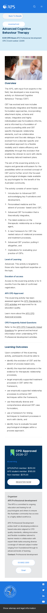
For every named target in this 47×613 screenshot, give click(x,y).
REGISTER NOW (23, 482)
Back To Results (15, 16)
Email (24, 570)
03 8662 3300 (23, 563)
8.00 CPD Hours (9, 38)
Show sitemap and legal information (19, 608)
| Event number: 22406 (15, 41)
